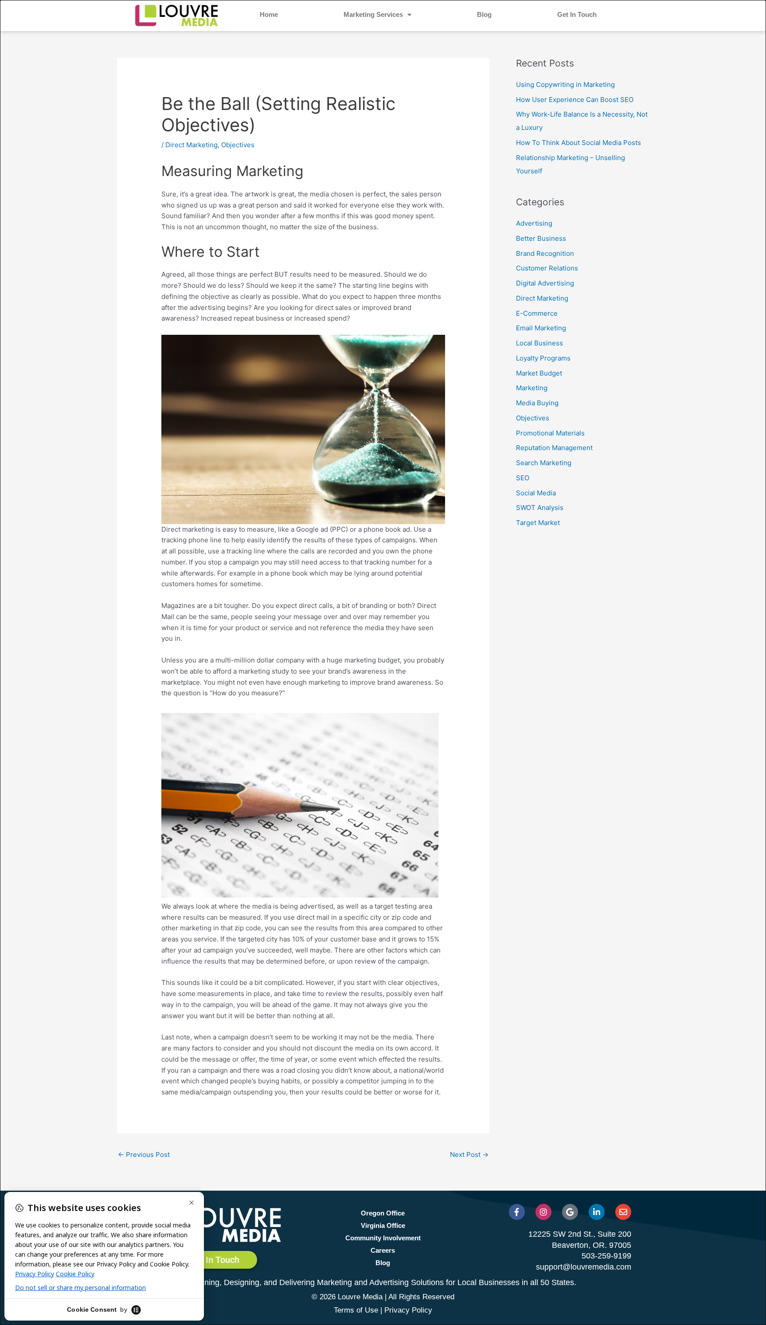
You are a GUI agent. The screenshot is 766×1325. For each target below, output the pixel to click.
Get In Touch (577, 14)
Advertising (534, 223)
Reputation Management (554, 447)
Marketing (531, 388)
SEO (522, 478)
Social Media (536, 493)
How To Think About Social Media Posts (578, 142)
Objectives (237, 145)
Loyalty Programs (543, 358)
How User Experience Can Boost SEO (574, 99)
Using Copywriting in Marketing (565, 84)
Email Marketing (541, 328)
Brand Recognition (545, 253)
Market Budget (539, 373)
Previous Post (144, 1154)
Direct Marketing (191, 145)
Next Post (469, 1154)
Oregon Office (383, 1213)
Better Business (541, 238)
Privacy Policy (408, 1310)
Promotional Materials (550, 433)
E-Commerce (537, 313)
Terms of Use (356, 1310)
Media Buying (537, 403)
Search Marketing (543, 463)
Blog (484, 14)
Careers (383, 1250)
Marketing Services (373, 14)
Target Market (538, 522)
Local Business (539, 343)
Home (269, 14)
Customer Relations (547, 268)
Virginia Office (383, 1225)
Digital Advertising (545, 283)
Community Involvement (383, 1238)
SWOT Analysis (539, 507)
